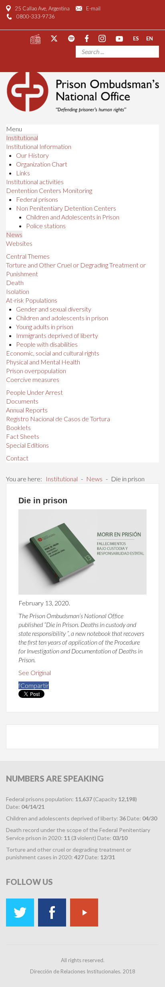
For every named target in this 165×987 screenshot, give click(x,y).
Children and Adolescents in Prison (72, 217)
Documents (22, 401)
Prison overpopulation (36, 370)
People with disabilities (47, 344)
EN (149, 38)
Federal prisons (37, 199)
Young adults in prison (44, 326)
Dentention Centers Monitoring (49, 190)
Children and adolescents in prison (62, 318)
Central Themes (28, 256)
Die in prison (42, 500)
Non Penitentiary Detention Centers (66, 208)
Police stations (46, 225)
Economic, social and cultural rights (52, 353)
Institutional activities (35, 181)
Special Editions (27, 445)
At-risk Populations (31, 300)
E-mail (93, 8)
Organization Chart (41, 164)
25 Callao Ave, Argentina (42, 8)
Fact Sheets (22, 436)
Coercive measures (32, 379)
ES (136, 38)
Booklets (18, 427)
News (14, 234)
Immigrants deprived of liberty (57, 335)
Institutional (22, 137)
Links (23, 173)
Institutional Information (38, 146)
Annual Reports (27, 410)
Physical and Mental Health (43, 362)
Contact (17, 458)
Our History (32, 155)
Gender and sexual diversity (53, 309)
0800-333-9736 (35, 16)
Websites (19, 243)
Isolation (17, 291)
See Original (34, 672)
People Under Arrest (34, 392)
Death (15, 282)
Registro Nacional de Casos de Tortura (58, 418)
